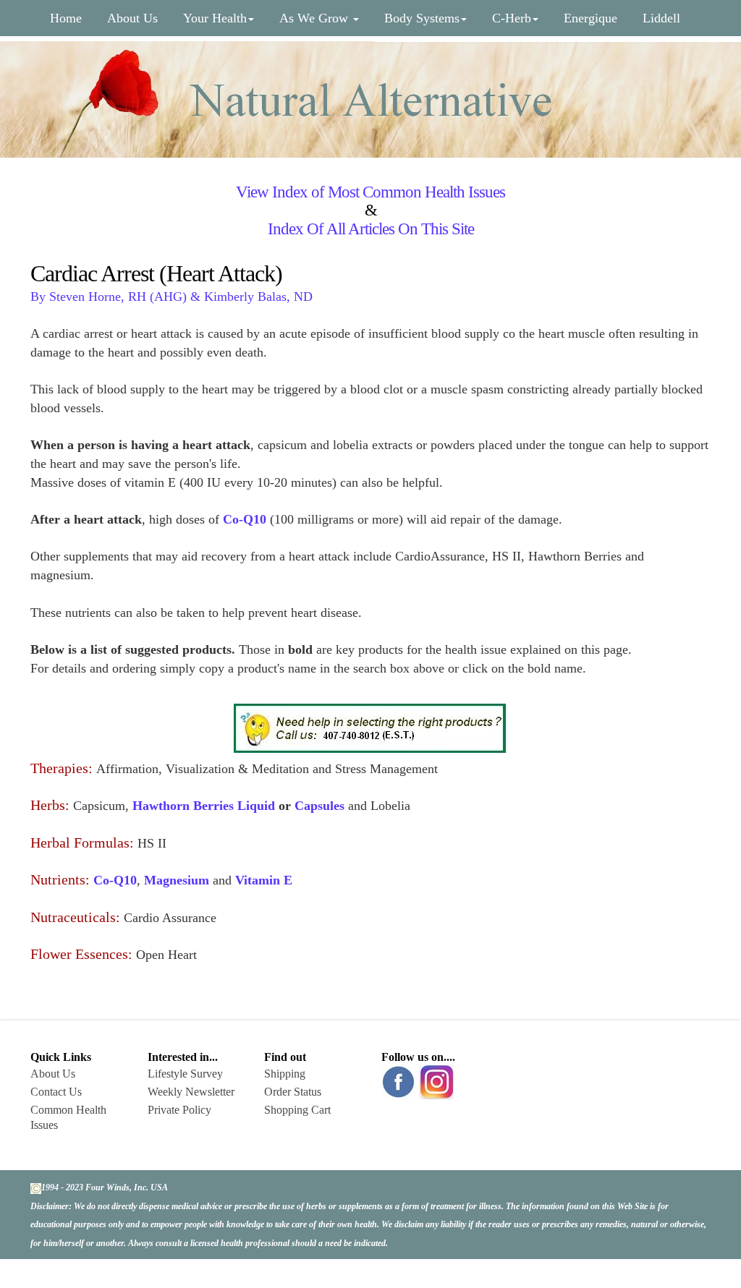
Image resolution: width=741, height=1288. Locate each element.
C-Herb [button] (511, 18)
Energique (590, 18)
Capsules (319, 805)
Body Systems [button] (422, 18)
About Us (132, 18)
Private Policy (179, 1110)
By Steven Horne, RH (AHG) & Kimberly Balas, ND (171, 296)
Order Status (292, 1092)
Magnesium (176, 880)
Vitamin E (263, 880)
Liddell (661, 18)
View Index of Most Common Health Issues (370, 192)
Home (66, 18)
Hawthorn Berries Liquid (203, 805)
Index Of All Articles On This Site (371, 229)
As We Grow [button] (315, 18)
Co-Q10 (115, 880)
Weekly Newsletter (191, 1092)
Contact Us (56, 1092)
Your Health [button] (215, 18)
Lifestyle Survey (185, 1073)
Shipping (284, 1073)
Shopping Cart (297, 1110)
